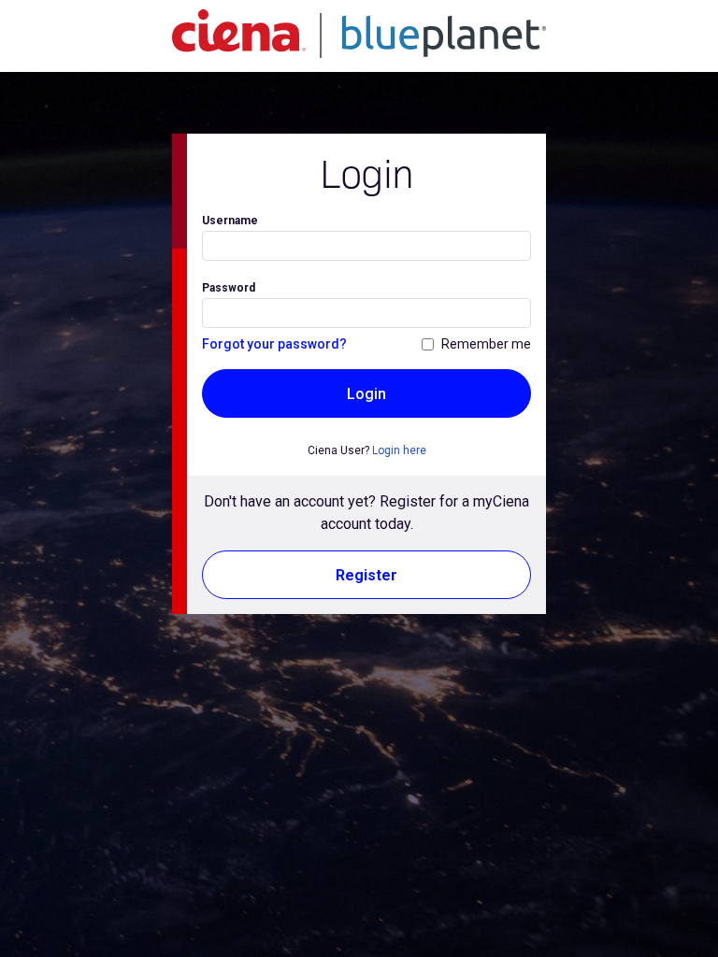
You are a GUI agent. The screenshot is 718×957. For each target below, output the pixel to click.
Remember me (486, 343)
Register (366, 575)
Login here (399, 450)
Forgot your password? (274, 343)
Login (366, 394)
